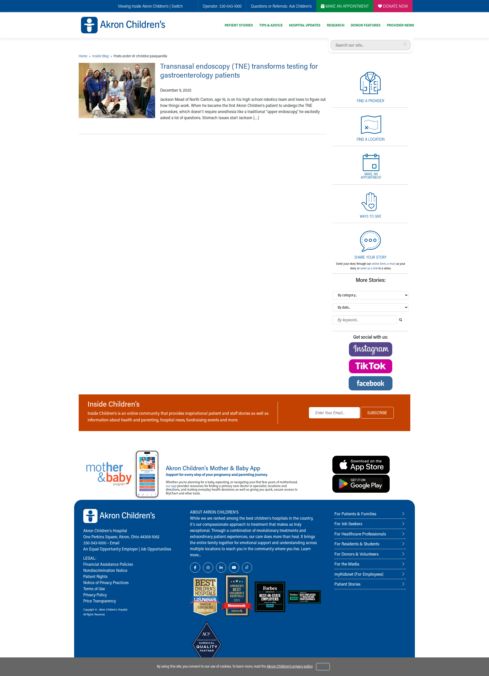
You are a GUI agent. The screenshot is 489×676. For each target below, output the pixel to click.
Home (83, 55)
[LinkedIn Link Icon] (221, 567)
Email (114, 542)
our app (171, 486)
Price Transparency (99, 600)
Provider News (400, 25)
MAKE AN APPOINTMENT (346, 6)
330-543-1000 (230, 6)
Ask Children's (300, 6)
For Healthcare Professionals (360, 533)
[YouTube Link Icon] (234, 567)
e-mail (391, 263)
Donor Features (366, 25)
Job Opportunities (156, 548)
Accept (323, 667)
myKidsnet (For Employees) (358, 574)
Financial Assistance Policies (108, 564)
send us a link (369, 268)
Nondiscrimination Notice (105, 570)
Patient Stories (239, 25)
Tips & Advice (271, 25)
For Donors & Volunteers (356, 554)
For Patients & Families (355, 513)
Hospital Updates (304, 25)
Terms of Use (94, 588)
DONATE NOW (395, 6)
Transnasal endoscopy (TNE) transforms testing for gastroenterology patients (239, 70)
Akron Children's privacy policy (289, 666)
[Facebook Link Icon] (195, 567)
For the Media (346, 564)
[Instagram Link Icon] (208, 567)
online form (379, 263)
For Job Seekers (348, 523)
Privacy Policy (95, 594)
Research (335, 25)
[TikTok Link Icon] (247, 567)
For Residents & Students (356, 543)
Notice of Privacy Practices (106, 582)
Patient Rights (95, 576)
